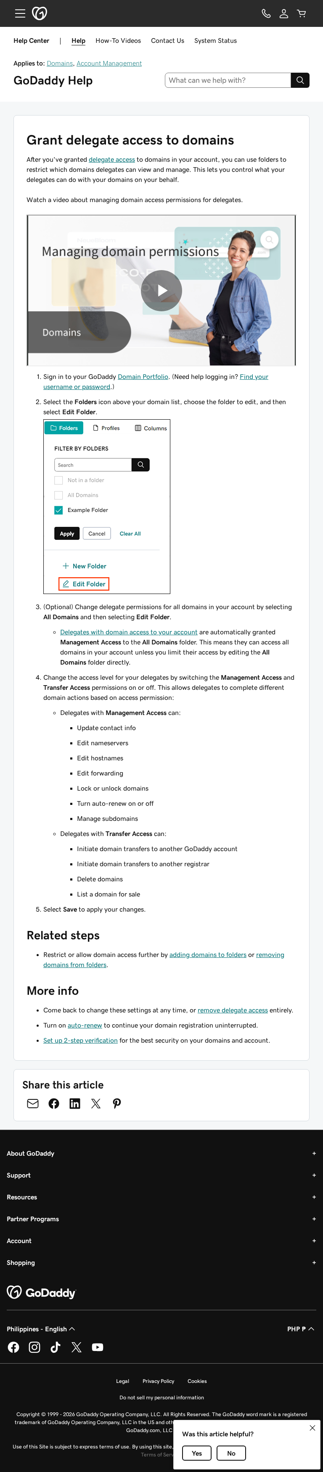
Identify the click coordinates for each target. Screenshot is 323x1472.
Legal (122, 1381)
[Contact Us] (266, 13)
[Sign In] (284, 13)
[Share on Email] (32, 1103)
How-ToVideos (118, 40)
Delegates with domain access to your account (129, 631)
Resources (22, 1196)
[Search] (300, 80)
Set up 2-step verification (80, 1040)
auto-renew (85, 1025)
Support (19, 1175)
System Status (215, 40)
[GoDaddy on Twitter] (76, 1351)
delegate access (112, 159)
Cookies (197, 1381)
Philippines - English (37, 1328)
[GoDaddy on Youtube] (97, 1351)
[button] (312, 1427)
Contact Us (167, 40)
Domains (60, 63)
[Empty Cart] (301, 13)
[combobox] (228, 80)
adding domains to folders (207, 954)
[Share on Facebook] (53, 1103)
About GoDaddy (30, 1153)
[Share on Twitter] (95, 1103)
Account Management (109, 63)
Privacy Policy (158, 1381)
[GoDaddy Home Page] (42, 1292)
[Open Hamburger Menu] (16, 13)
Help (78, 40)
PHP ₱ (296, 1328)
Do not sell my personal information (161, 1397)
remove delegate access (233, 1010)
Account (19, 1240)
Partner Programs (33, 1218)
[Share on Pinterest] (116, 1103)
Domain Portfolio (143, 376)
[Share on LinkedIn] (74, 1103)
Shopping (21, 1262)
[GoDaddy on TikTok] (55, 1351)
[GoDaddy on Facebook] (13, 1351)
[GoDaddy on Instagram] (34, 1351)
